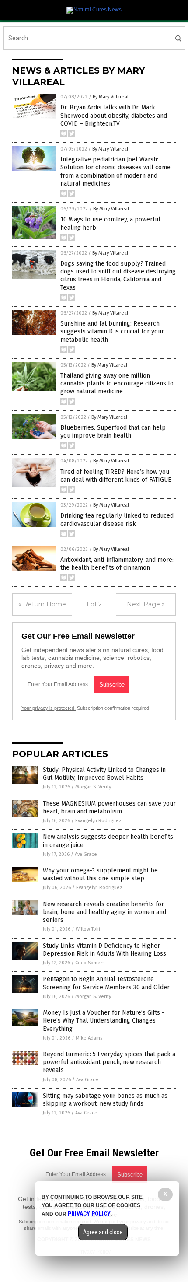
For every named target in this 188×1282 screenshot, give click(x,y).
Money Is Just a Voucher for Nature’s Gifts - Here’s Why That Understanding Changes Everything (103, 1020)
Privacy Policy (89, 1213)
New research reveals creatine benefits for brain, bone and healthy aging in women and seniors (104, 912)
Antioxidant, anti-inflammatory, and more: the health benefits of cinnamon (117, 563)
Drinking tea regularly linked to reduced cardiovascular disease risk (117, 519)
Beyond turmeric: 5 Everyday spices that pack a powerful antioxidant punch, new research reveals (109, 1062)
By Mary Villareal (111, 97)
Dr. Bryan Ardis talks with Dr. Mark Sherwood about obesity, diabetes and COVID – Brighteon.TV (113, 115)
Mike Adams (89, 1038)
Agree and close (103, 1232)
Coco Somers (89, 963)
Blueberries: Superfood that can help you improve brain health (113, 431)
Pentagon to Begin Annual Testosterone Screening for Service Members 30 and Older (106, 983)
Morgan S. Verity (93, 787)
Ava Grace (86, 854)
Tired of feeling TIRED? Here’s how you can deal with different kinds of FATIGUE (115, 475)
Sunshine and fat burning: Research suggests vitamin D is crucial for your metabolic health (112, 331)
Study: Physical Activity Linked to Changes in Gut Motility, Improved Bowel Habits (104, 773)
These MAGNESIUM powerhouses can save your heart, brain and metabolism (109, 807)
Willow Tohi (88, 929)
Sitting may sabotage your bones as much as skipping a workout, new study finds (105, 1099)
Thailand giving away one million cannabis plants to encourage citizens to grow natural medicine (117, 383)
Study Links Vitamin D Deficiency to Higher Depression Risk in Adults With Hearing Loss (104, 949)
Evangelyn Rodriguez (98, 820)
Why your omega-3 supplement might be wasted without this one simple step (100, 874)
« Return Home (42, 604)
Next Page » (146, 604)
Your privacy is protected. (48, 708)
